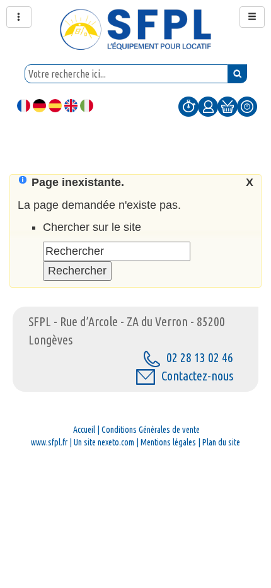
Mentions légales (168, 442)
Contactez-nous (197, 375)
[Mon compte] (208, 106)
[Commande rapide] (188, 106)
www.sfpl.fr (49, 442)
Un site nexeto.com (104, 442)
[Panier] (227, 106)
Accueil (84, 430)
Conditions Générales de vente (150, 430)
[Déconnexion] (247, 106)
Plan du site (221, 442)
